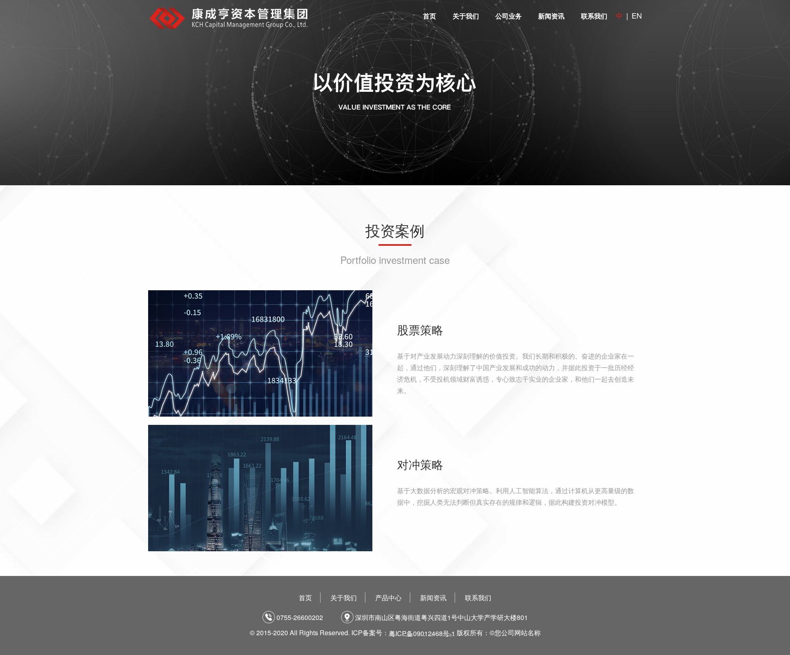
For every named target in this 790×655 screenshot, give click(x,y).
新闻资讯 (551, 16)
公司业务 (508, 16)
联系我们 (594, 16)
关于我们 (466, 16)
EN (637, 15)
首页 (429, 16)
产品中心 (388, 597)
